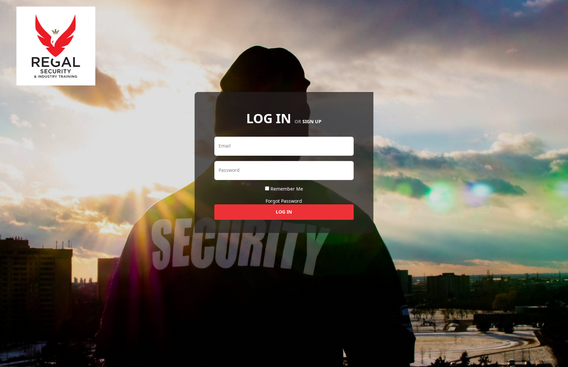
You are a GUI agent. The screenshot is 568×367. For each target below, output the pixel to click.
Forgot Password (284, 201)
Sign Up (311, 121)
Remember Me (287, 189)
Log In (284, 212)
